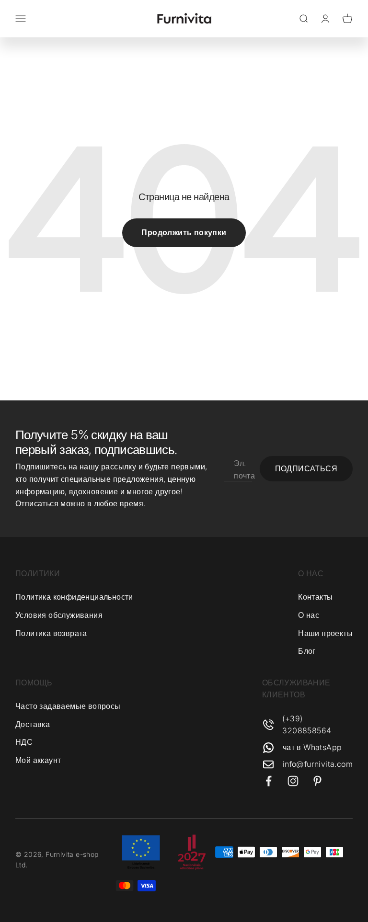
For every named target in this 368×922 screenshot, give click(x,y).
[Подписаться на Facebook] (268, 780)
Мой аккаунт (38, 760)
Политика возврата (51, 633)
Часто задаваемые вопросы (68, 706)
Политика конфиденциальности (74, 597)
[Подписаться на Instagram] (293, 780)
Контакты (315, 597)
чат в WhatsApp (312, 747)
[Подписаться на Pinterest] (317, 780)
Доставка (32, 724)
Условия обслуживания (59, 615)
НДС (24, 742)
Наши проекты (325, 633)
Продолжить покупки (183, 232)
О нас (308, 615)
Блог (307, 651)
